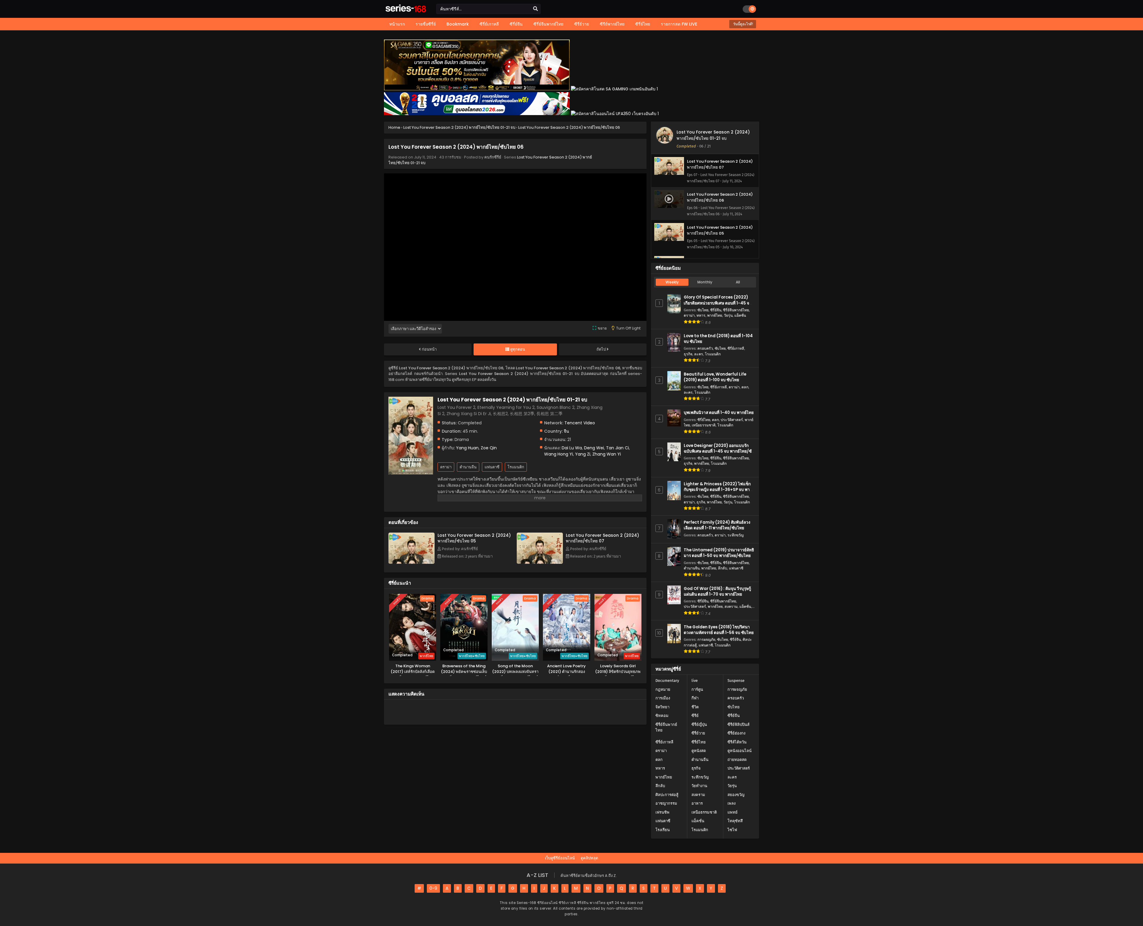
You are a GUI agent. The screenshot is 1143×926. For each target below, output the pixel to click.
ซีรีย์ (695, 715)
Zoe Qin (489, 448)
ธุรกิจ (688, 354)
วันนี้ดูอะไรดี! (742, 23)
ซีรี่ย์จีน (715, 310)
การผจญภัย (706, 639)
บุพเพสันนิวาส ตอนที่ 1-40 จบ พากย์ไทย (719, 412)
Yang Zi (582, 454)
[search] (535, 9)
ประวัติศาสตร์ (732, 420)
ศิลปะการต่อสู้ (666, 794)
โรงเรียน (662, 830)
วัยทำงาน (699, 786)
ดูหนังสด (698, 750)
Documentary (667, 680)
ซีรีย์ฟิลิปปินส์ (738, 724)
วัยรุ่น (728, 315)
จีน (566, 431)
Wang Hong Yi (558, 454)
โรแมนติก (516, 467)
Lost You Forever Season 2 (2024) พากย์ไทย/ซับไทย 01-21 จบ (713, 135)
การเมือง (662, 698)
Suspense (735, 680)
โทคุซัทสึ (735, 821)
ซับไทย (702, 310)
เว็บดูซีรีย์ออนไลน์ (560, 858)
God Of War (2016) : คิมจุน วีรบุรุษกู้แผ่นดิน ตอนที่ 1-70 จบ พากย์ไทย (717, 591)
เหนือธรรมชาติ (704, 425)
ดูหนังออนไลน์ (739, 750)
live (694, 680)
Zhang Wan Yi (606, 454)
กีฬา (695, 698)
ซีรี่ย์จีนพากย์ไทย (736, 310)
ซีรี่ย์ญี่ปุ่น (699, 724)
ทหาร (701, 315)
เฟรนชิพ (662, 812)
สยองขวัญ (735, 794)
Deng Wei (594, 448)
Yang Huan (467, 448)
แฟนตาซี (492, 467)
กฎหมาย (662, 689)
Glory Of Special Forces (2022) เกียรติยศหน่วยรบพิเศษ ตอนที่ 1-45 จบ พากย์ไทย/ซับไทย (718, 302)
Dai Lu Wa (572, 448)
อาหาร (697, 803)
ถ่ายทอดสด (737, 759)
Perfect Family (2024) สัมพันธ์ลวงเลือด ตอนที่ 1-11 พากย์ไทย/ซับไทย (717, 525)
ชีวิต (695, 707)
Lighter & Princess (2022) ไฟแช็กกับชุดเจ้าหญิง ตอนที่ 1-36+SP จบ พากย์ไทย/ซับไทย (719, 489)
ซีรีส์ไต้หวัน (737, 742)
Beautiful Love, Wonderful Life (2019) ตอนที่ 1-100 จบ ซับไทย (715, 377)
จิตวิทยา (662, 707)
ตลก (744, 387)
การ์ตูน (697, 689)
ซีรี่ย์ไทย (703, 420)
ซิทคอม (662, 715)
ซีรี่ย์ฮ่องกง (736, 733)
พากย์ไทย (714, 315)
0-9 (433, 888)
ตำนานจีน (468, 467)
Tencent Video (579, 423)
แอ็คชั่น (740, 315)
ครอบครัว (705, 348)
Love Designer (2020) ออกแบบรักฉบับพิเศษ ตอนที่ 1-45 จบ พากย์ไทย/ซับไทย (719, 451)
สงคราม (731, 606)
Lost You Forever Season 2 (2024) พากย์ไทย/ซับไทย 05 (474, 538)
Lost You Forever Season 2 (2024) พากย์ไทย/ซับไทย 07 (602, 538)
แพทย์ (732, 812)
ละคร (698, 354)
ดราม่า (446, 467)
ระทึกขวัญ (735, 535)
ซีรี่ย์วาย (698, 733)
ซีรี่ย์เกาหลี (735, 348)
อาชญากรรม (666, 803)
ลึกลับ (722, 568)
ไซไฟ (732, 830)
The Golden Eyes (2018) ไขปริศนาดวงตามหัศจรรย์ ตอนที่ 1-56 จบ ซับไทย (719, 629)
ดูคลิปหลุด (589, 858)
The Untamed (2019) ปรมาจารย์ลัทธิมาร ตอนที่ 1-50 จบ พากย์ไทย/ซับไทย (719, 552)
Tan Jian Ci (617, 448)
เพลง (731, 803)
